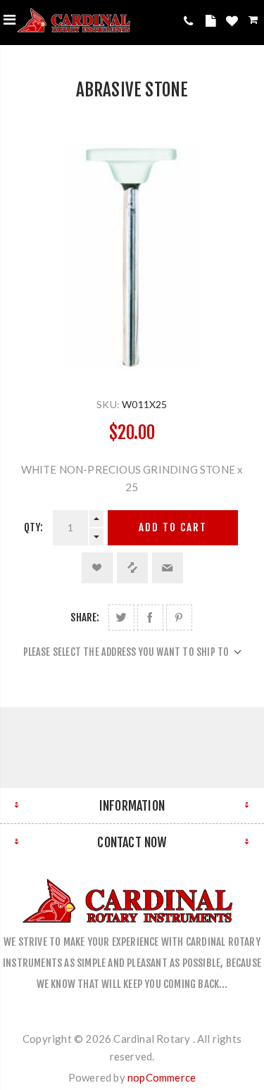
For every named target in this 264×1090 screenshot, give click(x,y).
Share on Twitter (121, 617)
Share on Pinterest (179, 617)
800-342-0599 (191, 21)
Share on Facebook (150, 617)
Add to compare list (132, 567)
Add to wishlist (97, 567)
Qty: (34, 527)
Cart (254, 22)
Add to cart (173, 527)
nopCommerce (161, 1077)
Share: (84, 617)
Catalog (212, 23)
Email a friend (167, 567)
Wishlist (233, 23)
